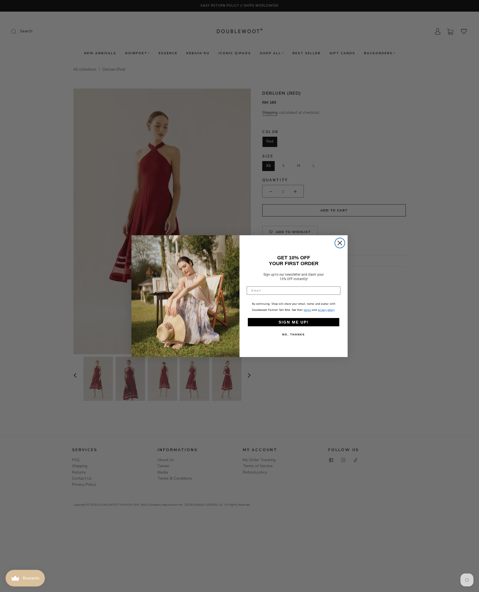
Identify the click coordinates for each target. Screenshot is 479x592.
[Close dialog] (340, 243)
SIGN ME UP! (294, 322)
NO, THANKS (293, 334)
